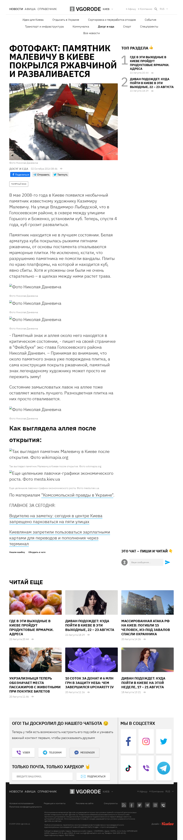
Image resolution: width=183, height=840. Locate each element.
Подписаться (96, 776)
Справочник (47, 8)
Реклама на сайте (84, 803)
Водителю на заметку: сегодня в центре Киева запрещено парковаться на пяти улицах (55, 518)
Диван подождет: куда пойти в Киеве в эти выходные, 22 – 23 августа (152, 83)
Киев (106, 791)
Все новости (91, 33)
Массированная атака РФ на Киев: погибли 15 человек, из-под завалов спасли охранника (145, 627)
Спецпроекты (149, 26)
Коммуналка (81, 26)
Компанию (146, 9)
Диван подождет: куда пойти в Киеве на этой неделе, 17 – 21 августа (143, 682)
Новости (16, 8)
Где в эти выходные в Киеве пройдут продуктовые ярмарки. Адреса (149, 63)
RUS (162, 9)
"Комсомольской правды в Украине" (77, 495)
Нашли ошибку (17, 552)
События (150, 19)
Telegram (55, 752)
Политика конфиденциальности (25, 807)
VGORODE (88, 791)
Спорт (127, 26)
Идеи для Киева (33, 19)
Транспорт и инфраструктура (44, 26)
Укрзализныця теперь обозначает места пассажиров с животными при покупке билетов (35, 684)
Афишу (132, 9)
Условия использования (21, 803)
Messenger (87, 752)
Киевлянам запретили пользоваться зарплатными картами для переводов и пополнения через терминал (59, 537)
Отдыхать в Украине (65, 19)
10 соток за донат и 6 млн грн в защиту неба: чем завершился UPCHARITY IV (89, 682)
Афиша (30, 8)
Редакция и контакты (55, 803)
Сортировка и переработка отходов (112, 19)
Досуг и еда (106, 26)
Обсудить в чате (37, 552)
